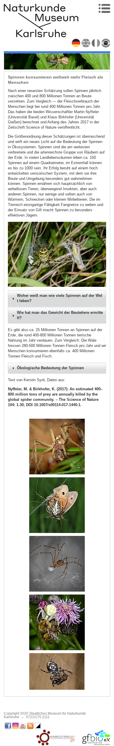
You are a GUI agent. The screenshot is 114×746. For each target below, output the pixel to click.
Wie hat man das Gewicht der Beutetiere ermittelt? (60, 315)
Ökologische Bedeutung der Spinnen (50, 368)
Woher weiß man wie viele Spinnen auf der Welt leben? (59, 298)
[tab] (57, 298)
